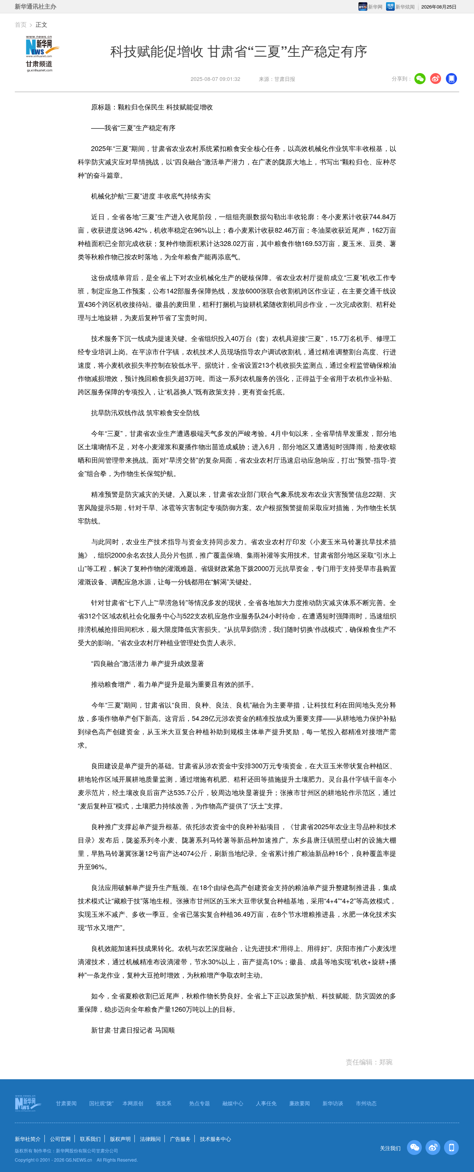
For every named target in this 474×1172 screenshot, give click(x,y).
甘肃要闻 (66, 1103)
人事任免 (266, 1103)
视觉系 (163, 1103)
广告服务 (180, 1138)
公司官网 (60, 1138)
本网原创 (133, 1103)
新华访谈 (333, 1103)
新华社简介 (28, 1138)
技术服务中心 (215, 1138)
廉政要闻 (299, 1103)
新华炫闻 (405, 6)
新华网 (375, 6)
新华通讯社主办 (35, 6)
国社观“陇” (101, 1103)
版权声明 (120, 1138)
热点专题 (199, 1103)
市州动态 (366, 1103)
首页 (21, 24)
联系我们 (90, 1138)
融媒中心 (233, 1103)
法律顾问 (150, 1138)
